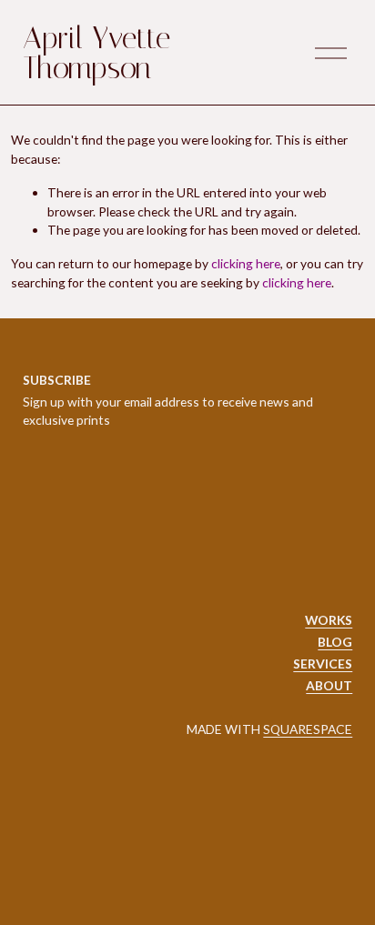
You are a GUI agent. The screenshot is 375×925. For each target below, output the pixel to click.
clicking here (245, 263)
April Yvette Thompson (96, 52)
